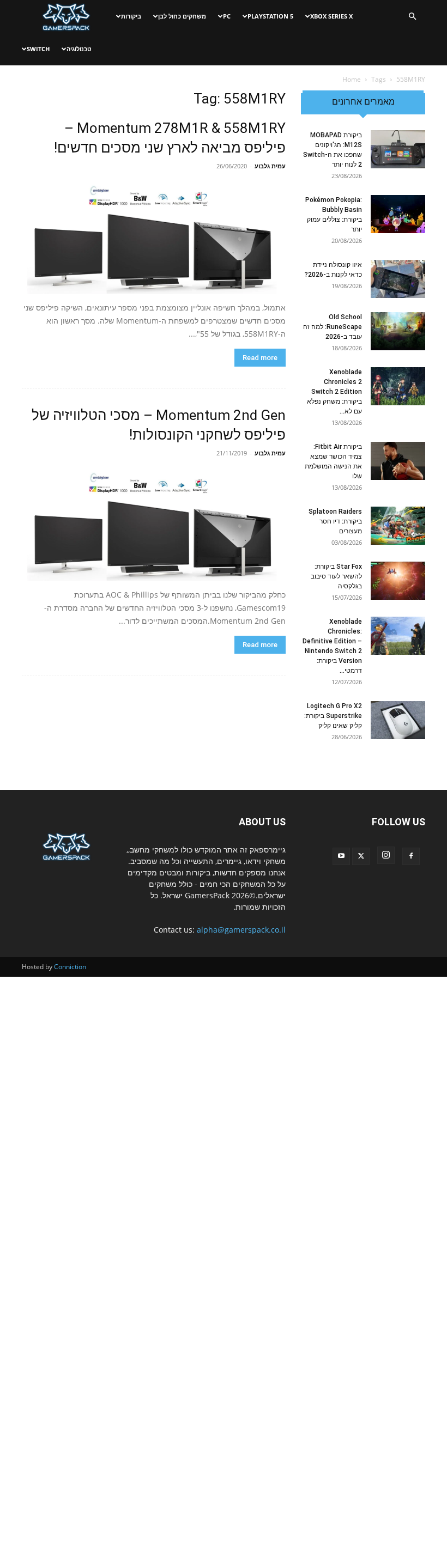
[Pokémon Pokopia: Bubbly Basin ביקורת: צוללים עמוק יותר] (398, 214)
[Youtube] (341, 856)
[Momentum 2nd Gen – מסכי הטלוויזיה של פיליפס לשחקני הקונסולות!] (154, 524)
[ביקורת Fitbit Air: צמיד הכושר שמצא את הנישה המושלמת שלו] (398, 461)
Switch (38, 49)
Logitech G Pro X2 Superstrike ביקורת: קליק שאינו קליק (333, 715)
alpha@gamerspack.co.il (241, 929)
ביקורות (131, 16)
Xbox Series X (331, 16)
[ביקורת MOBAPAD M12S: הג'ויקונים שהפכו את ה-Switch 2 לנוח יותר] (398, 149)
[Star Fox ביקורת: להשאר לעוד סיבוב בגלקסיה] (398, 581)
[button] (412, 16)
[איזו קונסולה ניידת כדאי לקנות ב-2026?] (398, 279)
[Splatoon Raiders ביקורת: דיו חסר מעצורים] (398, 526)
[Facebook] (411, 856)
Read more (260, 358)
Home (351, 79)
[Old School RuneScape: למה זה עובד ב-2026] (398, 331)
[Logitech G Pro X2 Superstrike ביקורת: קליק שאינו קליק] (398, 720)
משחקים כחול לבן (182, 16)
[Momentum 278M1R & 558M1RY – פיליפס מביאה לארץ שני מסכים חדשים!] (154, 237)
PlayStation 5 (270, 16)
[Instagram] (386, 855)
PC (227, 16)
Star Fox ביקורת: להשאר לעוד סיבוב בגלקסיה (336, 576)
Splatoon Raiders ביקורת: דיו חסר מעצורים (335, 521)
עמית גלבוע (270, 166)
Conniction (70, 966)
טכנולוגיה (79, 49)
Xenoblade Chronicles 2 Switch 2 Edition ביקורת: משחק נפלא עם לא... (334, 391)
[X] (361, 856)
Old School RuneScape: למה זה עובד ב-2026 (332, 326)
